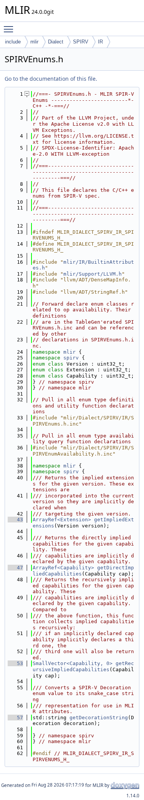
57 (15, 717)
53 (15, 663)
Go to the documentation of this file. (51, 78)
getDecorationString (99, 717)
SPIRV (80, 42)
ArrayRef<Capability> (63, 567)
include (13, 42)
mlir (34, 42)
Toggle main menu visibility (10, 29)
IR (100, 42)
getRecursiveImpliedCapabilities (83, 666)
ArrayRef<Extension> (62, 519)
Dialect (55, 42)
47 (15, 567)
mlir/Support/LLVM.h (92, 274)
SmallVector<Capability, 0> (73, 663)
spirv (71, 358)
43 (15, 519)
